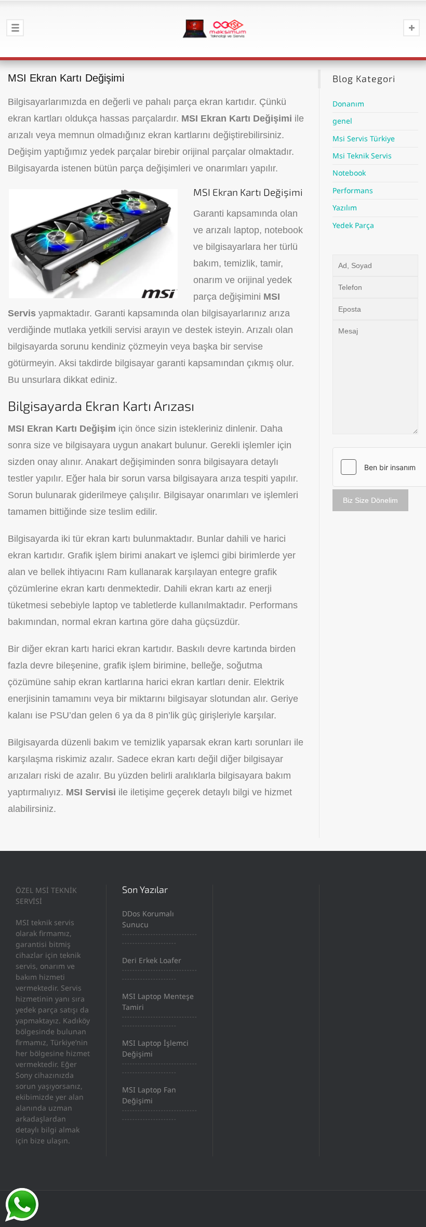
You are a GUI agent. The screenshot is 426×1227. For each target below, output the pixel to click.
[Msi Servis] (213, 28)
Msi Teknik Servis (362, 156)
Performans (352, 190)
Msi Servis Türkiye (363, 138)
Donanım (348, 104)
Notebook (349, 173)
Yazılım (344, 207)
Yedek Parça (353, 225)
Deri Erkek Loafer (151, 960)
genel (342, 121)
